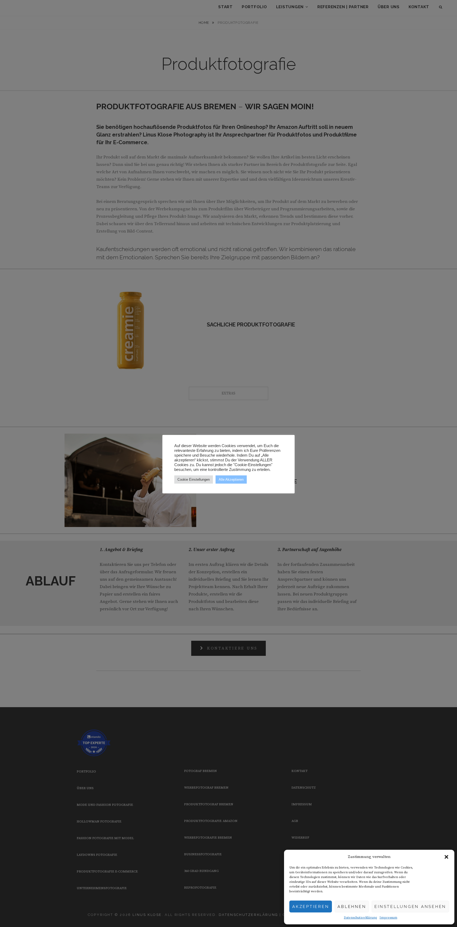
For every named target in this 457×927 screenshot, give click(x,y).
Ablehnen (351, 906)
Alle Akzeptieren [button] (231, 479)
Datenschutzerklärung (360, 918)
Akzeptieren (310, 906)
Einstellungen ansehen (410, 906)
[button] (446, 857)
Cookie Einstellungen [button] (193, 479)
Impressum (388, 918)
